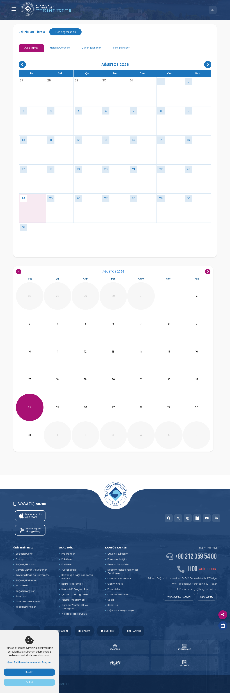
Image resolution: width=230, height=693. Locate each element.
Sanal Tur (112, 605)
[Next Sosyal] (197, 518)
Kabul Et (29, 672)
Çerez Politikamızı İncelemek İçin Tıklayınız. (29, 662)
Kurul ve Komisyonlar (28, 601)
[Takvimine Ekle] (222, 625)
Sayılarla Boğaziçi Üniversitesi (33, 575)
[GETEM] (115, 663)
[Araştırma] (115, 647)
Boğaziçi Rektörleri (26, 580)
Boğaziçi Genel (24, 553)
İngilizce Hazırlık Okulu (74, 614)
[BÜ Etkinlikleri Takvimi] (27, 9)
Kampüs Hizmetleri (118, 594)
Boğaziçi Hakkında (26, 564)
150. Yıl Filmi (22, 585)
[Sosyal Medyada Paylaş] (222, 614)
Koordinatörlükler (26, 607)
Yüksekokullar (69, 569)
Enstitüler (66, 564)
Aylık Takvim (31, 47)
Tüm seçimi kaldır (65, 31)
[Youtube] (207, 518)
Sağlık (110, 599)
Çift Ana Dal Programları (75, 594)
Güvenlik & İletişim (117, 553)
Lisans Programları (72, 583)
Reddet (29, 682)
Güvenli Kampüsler (118, 564)
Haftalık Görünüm (60, 47)
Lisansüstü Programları (74, 589)
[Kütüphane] (184, 647)
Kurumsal (21, 596)
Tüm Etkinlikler (121, 47)
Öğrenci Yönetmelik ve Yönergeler (74, 606)
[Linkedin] (216, 518)
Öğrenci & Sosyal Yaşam (121, 610)
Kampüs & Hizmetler (119, 578)
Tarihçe (20, 559)
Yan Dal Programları (73, 599)
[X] (178, 518)
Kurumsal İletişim (117, 559)
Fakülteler (67, 559)
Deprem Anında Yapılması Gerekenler (122, 571)
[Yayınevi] (184, 663)
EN (212, 10)
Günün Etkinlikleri (91, 47)
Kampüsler (113, 589)
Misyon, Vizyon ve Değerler (31, 569)
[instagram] (188, 518)
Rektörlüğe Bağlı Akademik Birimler (77, 576)
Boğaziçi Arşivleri (25, 591)
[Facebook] (169, 518)
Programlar (68, 553)
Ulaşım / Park (115, 583)
